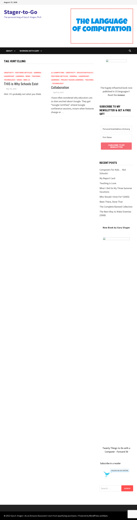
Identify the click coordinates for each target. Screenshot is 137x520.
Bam (105, 515)
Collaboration (60, 88)
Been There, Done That (111, 201)
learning (20, 76)
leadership (9, 76)
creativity (9, 72)
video (19, 80)
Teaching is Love (108, 183)
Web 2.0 (26, 80)
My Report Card (107, 178)
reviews (121, 95)
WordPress (94, 515)
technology (9, 80)
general (37, 72)
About (9, 50)
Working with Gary (29, 50)
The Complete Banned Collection (116, 206)
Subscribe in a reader (110, 463)
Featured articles (23, 72)
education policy (85, 72)
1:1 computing (57, 72)
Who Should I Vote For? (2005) (114, 196)
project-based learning (72, 80)
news (28, 76)
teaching (36, 76)
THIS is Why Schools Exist (21, 84)
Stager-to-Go (20, 12)
